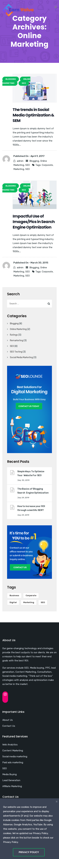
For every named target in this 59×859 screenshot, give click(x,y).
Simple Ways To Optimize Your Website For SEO (30, 473)
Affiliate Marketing (12, 786)
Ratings (14, 335)
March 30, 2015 (39, 262)
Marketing (18, 169)
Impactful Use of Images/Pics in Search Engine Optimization (34, 221)
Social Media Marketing (21, 357)
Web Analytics (10, 744)
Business (14, 595)
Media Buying (9, 774)
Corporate (47, 165)
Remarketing (16, 340)
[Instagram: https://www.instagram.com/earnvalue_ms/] (5, 694)
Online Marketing (18, 329)
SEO (27, 165)
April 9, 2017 (38, 156)
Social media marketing (14, 756)
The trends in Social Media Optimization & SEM (33, 115)
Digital (13, 602)
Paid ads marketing (12, 762)
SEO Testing (16, 351)
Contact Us (8, 726)
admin (20, 161)
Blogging (34, 161)
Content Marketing (12, 750)
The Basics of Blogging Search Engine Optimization (33, 491)
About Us (7, 720)
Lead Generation (11, 780)
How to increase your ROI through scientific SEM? (31, 508)
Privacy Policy (29, 852)
